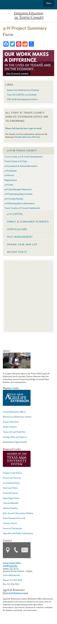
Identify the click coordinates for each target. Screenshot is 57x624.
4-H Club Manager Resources (18, 189)
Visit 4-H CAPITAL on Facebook (22, 94)
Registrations (10, 180)
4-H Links (8, 185)
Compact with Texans (12, 472)
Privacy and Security (12, 477)
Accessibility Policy (11, 482)
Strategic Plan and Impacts (14, 436)
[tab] (28, 151)
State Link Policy (10, 487)
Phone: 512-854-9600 (12, 580)
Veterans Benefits (10, 503)
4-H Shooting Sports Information (19, 203)
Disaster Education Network (27, 136)
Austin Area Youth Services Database (23, 90)
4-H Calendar (10, 171)
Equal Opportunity (11, 498)
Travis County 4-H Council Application (22, 208)
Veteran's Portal (10, 523)
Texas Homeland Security (14, 518)
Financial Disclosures (12, 528)
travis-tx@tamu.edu (11, 575)
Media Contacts (10, 426)
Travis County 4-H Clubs (15, 161)
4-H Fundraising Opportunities (18, 194)
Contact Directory (11, 421)
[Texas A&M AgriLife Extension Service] (20, 5)
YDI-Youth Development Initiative (22, 99)
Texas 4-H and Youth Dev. (14, 431)
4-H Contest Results (13, 199)
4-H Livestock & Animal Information (20, 166)
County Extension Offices (14, 411)
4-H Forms (9, 175)
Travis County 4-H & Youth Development (23, 157)
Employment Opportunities (15, 441)
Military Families (10, 508)
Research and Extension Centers (17, 416)
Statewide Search (10, 492)
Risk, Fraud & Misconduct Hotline (18, 513)
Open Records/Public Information (18, 533)
